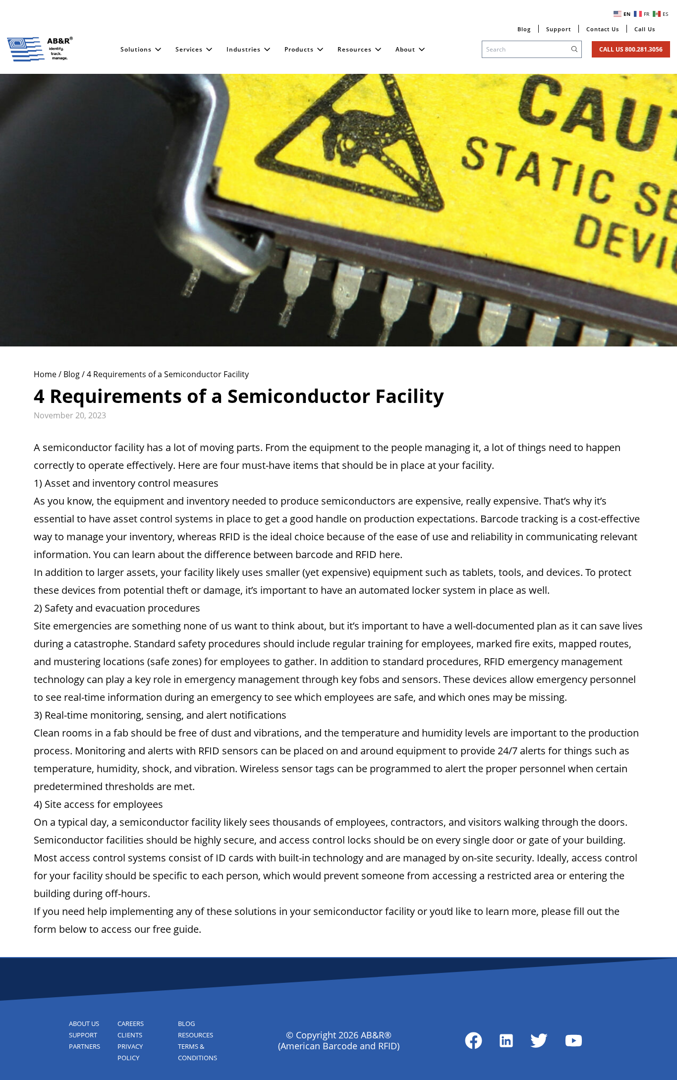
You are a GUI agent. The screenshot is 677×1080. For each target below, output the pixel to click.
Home (46, 374)
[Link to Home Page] (40, 49)
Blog (72, 374)
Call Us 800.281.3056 (631, 49)
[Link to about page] (473, 1040)
